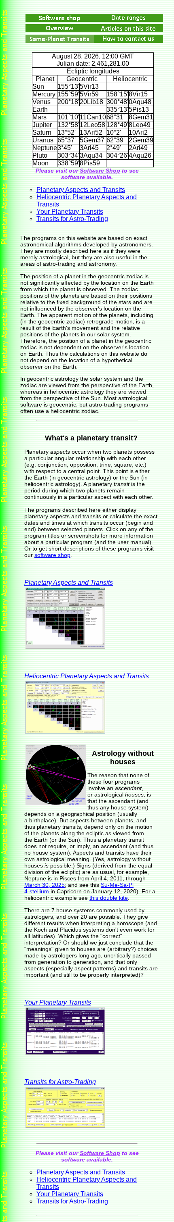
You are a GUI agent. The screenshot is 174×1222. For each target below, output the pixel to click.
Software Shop (100, 170)
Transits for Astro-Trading (60, 1081)
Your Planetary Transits (69, 211)
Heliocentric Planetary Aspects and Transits (86, 676)
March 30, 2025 (44, 885)
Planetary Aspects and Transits (80, 189)
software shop (52, 555)
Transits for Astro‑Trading (72, 218)
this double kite (108, 898)
